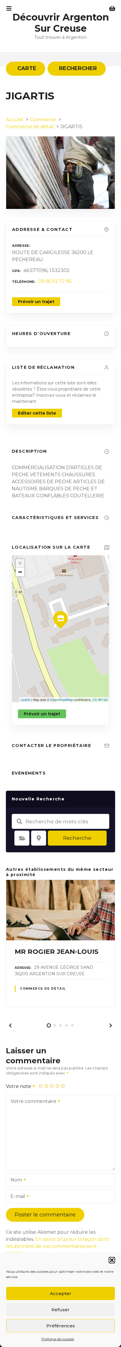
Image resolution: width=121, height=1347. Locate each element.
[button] (112, 1260)
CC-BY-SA (100, 699)
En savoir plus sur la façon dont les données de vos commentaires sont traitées (57, 1246)
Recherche (77, 838)
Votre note (19, 1086)
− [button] (20, 572)
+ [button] (20, 563)
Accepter (60, 1293)
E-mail (16, 1197)
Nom (14, 1180)
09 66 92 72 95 (55, 281)
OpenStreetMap (61, 699)
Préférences (60, 1326)
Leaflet (25, 699)
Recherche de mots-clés (19, 821)
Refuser (60, 1309)
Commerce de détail (42, 989)
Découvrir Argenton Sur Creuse (60, 22)
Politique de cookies (57, 1339)
